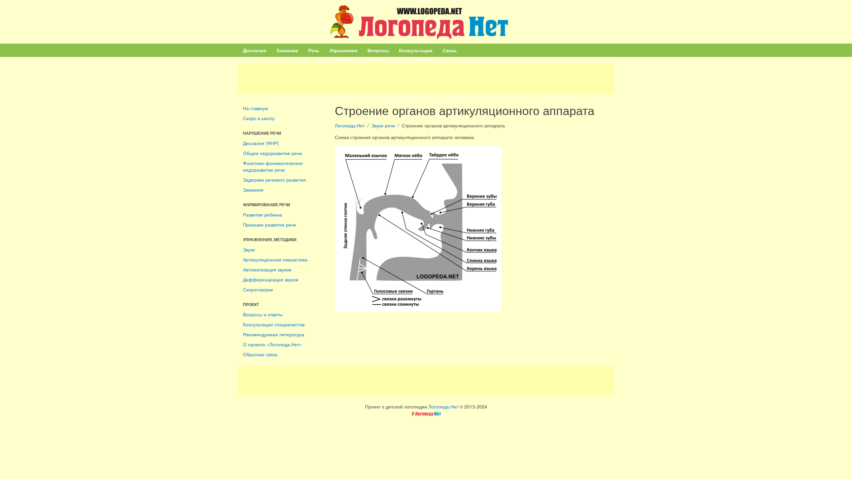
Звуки (249, 249)
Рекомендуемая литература (273, 334)
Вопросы (378, 50)
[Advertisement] (426, 79)
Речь (314, 50)
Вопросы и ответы (263, 314)
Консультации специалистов (274, 324)
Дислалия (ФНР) (261, 143)
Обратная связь (260, 354)
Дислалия (254, 50)
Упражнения (343, 50)
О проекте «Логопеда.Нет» (272, 344)
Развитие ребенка (262, 214)
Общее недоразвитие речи (272, 153)
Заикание (287, 50)
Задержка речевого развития (274, 179)
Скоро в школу (259, 118)
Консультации (416, 50)
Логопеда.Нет (350, 125)
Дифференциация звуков (270, 279)
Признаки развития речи (269, 224)
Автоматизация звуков (267, 269)
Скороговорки (258, 289)
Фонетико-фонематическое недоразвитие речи (273, 166)
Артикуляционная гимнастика (275, 259)
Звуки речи (383, 125)
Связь (450, 50)
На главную (255, 108)
